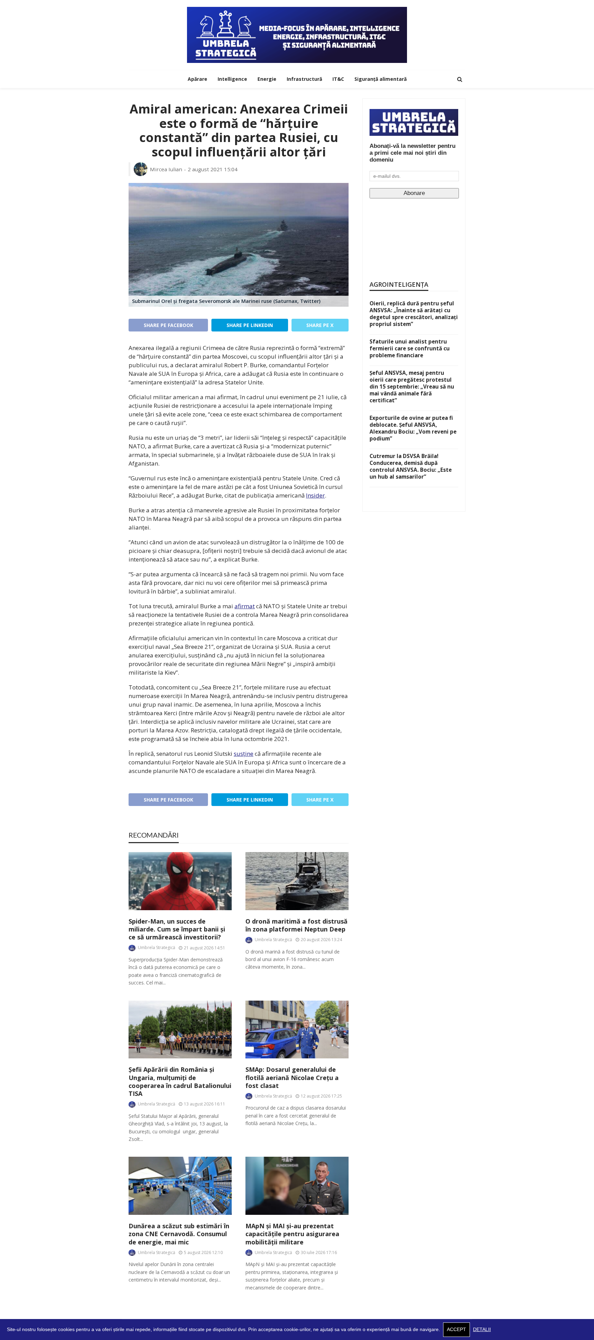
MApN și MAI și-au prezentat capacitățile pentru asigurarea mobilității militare (292, 1234)
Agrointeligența (399, 284)
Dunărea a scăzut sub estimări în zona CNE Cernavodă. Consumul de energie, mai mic (179, 1234)
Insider (315, 495)
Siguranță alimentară (380, 79)
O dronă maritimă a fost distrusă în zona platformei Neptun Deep (296, 925)
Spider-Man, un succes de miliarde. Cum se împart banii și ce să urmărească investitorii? (177, 929)
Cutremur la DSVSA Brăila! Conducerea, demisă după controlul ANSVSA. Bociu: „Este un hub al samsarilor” (411, 466)
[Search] (459, 79)
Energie (266, 79)
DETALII (482, 1329)
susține (243, 754)
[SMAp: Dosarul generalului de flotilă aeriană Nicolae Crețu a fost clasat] (297, 1030)
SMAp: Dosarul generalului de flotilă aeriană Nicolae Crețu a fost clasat (292, 1078)
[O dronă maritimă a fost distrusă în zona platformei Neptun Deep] (297, 881)
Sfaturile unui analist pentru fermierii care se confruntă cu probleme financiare (410, 348)
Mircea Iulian (166, 169)
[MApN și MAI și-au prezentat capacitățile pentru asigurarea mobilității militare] (297, 1186)
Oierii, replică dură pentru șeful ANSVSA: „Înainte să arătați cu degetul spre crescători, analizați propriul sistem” (414, 313)
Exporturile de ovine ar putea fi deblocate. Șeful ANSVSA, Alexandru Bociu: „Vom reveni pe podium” (413, 428)
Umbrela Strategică (156, 947)
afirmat (244, 606)
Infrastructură (304, 79)
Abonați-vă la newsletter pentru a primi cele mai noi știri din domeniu (412, 153)
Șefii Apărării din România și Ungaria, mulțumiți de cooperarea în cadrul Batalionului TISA (180, 1082)
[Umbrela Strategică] (297, 35)
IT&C (338, 79)
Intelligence (232, 79)
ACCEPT (456, 1329)
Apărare (197, 79)
